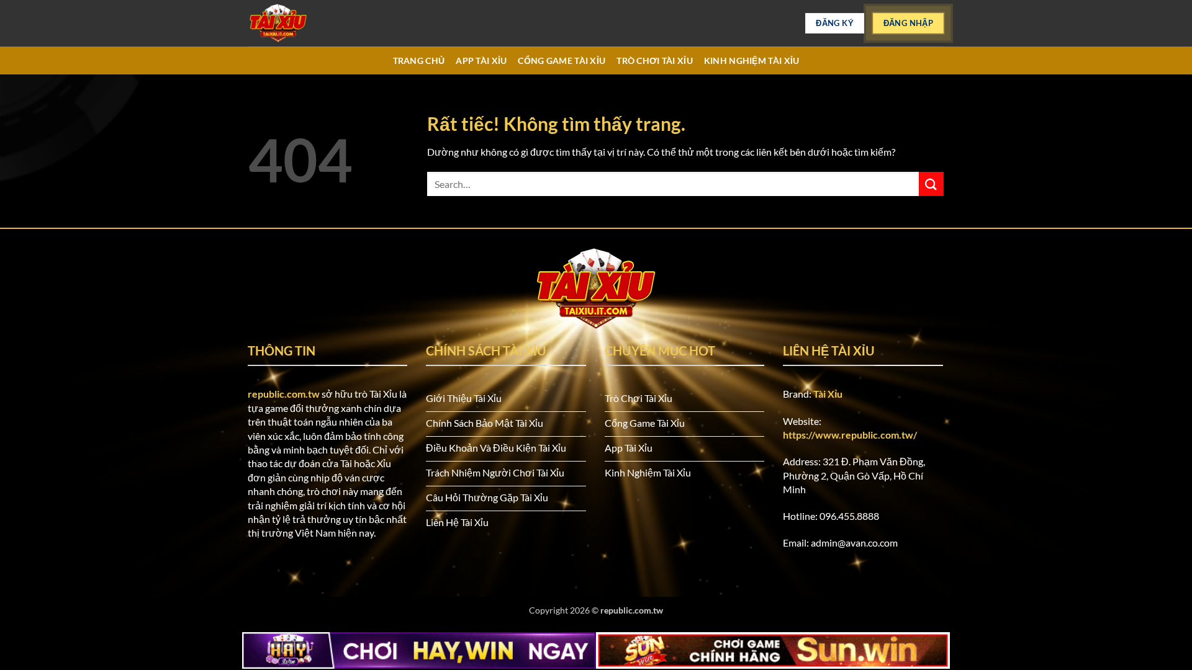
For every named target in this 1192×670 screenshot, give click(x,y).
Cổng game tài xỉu (561, 60)
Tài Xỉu (827, 394)
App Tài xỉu (481, 60)
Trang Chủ (419, 60)
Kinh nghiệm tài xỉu (751, 60)
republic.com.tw (284, 394)
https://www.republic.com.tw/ (850, 434)
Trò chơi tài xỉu (654, 60)
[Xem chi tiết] (310, 23)
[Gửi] (931, 184)
